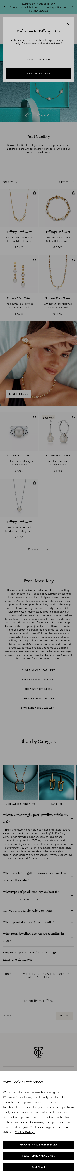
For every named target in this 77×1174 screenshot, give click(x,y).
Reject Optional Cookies (38, 1156)
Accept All (39, 1167)
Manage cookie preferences (38, 1144)
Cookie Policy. (25, 1132)
